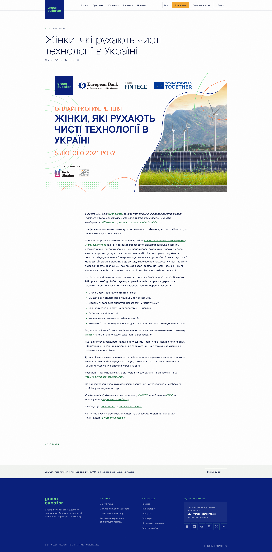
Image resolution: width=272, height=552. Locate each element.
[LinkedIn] (194, 526)
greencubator (115, 213)
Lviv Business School (130, 406)
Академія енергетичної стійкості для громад (112, 520)
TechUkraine (108, 406)
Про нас (84, 5)
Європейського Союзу (115, 399)
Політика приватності (215, 546)
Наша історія (148, 508)
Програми (98, 5)
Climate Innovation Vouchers (114, 508)
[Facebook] (187, 526)
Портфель (147, 513)
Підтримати (180, 5)
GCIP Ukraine (106, 504)
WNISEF (89, 334)
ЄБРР (169, 395)
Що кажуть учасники (153, 523)
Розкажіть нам (214, 472)
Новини (141, 5)
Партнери (128, 5)
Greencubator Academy (111, 513)
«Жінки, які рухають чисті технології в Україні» (129, 222)
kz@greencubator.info (113, 417)
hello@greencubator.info (199, 513)
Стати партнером (201, 5)
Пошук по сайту (150, 528)
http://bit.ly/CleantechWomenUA (104, 376)
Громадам (113, 5)
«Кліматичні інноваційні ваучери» (164, 240)
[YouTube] (202, 526)
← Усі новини (52, 444)
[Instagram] (209, 526)
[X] (216, 526)
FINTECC (143, 395)
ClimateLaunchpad (95, 244)
